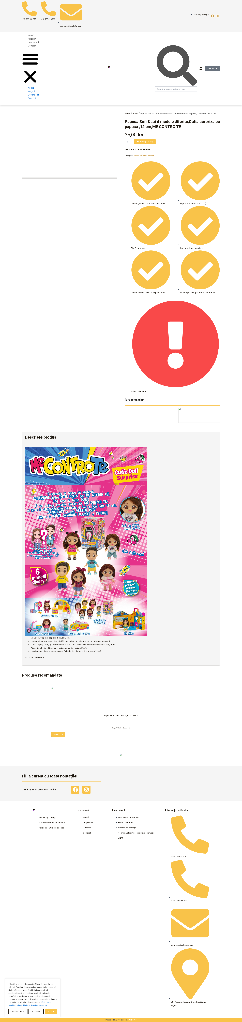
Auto (146, 757)
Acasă (31, 35)
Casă (196, 757)
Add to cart (58, 734)
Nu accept (36, 1011)
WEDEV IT (133, 1020)
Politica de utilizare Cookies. (35, 1005)
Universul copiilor (147, 156)
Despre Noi (33, 42)
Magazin (32, 38)
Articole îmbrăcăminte (96, 757)
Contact (32, 45)
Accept (51, 1011)
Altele (46, 757)
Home (127, 113)
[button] (30, 68)
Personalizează (18, 1011)
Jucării (135, 113)
